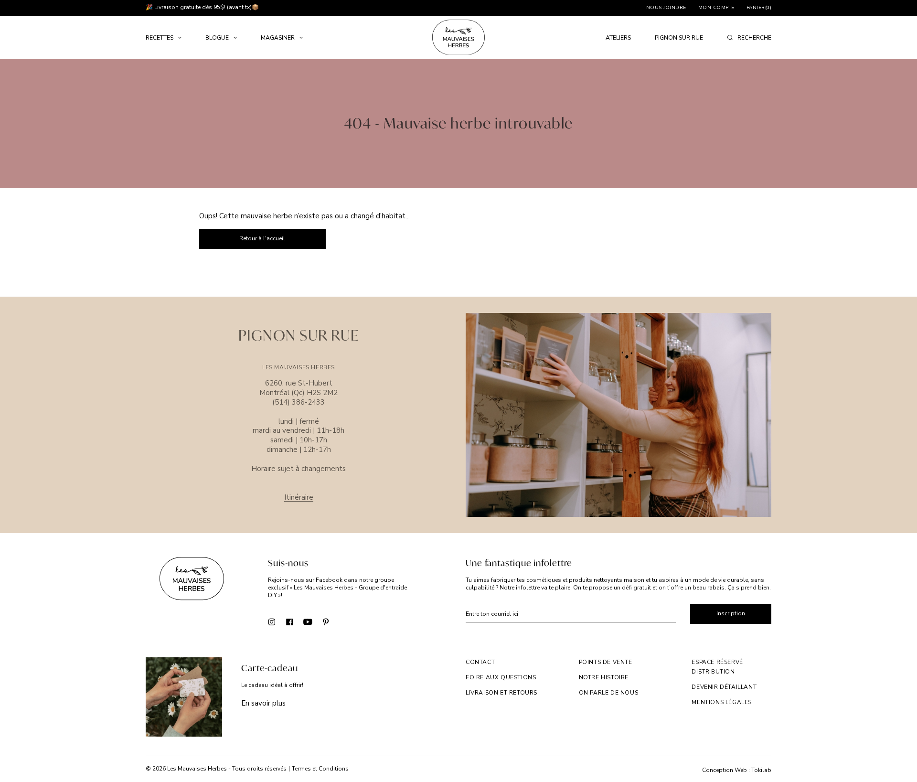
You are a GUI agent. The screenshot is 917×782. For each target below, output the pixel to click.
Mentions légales (722, 702)
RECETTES (159, 38)
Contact (480, 662)
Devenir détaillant (724, 687)
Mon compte (716, 8)
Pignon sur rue (679, 38)
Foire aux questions (501, 677)
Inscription (730, 613)
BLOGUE (217, 38)
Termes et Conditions (320, 768)
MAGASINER (278, 38)
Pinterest (326, 621)
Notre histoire (604, 677)
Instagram (271, 621)
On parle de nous (609, 692)
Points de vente (605, 662)
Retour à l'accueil (262, 238)
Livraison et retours (501, 692)
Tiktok (344, 621)
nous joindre (666, 8)
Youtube (307, 621)
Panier (759, 8)
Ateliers (618, 38)
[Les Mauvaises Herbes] (458, 37)
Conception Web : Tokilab (736, 770)
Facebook (289, 621)
